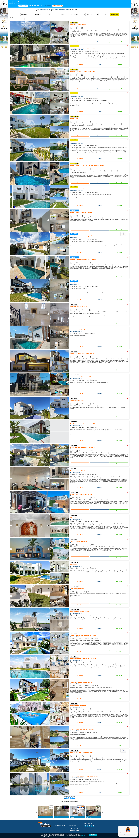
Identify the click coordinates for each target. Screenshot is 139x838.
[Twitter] (87, 826)
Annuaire (56, 827)
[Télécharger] (46, 824)
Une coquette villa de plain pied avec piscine (82, 447)
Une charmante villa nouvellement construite (82, 48)
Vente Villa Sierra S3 (75, 95)
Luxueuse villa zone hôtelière (78, 470)
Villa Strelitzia (74, 142)
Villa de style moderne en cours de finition (82, 353)
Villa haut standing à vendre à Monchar (81, 682)
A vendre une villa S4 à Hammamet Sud (81, 212)
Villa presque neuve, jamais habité (79, 306)
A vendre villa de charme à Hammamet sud (82, 729)
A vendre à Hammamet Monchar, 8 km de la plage (84, 776)
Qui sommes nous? (73, 823)
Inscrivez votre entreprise (60, 825)
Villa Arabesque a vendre (77, 588)
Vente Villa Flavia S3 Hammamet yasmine (81, 236)
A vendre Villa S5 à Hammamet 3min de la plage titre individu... (87, 165)
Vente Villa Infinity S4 (76, 283)
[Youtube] (91, 826)
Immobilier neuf (32, 5)
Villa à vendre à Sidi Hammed (78, 705)
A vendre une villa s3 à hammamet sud (81, 494)
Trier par (11, 17)
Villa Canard (73, 564)
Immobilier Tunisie (39, 9)
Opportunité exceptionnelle (78, 24)
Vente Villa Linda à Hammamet (78, 541)
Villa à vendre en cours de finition (79, 611)
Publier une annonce (57, 5)
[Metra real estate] (51, 807)
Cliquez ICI (83, 835)
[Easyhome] (80, 807)
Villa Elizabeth (74, 118)
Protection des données (74, 830)
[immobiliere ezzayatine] (98, 807)
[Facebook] (85, 826)
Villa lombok (73, 517)
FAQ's (71, 827)
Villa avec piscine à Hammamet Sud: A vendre (83, 259)
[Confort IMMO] (65, 807)
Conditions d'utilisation (74, 828)
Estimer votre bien (23, 5)
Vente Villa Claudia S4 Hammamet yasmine (82, 752)
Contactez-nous (73, 825)
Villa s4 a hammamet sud (77, 400)
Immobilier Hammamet (48, 9)
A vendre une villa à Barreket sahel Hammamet (83, 330)
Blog (38, 5)
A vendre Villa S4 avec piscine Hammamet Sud (83, 189)
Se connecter (47, 5)
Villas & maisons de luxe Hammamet (61, 9)
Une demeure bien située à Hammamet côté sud (83, 423)
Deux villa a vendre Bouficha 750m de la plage (83, 658)
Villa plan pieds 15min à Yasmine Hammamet (82, 71)
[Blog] (89, 826)
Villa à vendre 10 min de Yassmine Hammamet (83, 635)
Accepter (93, 834)
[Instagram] (93, 826)
